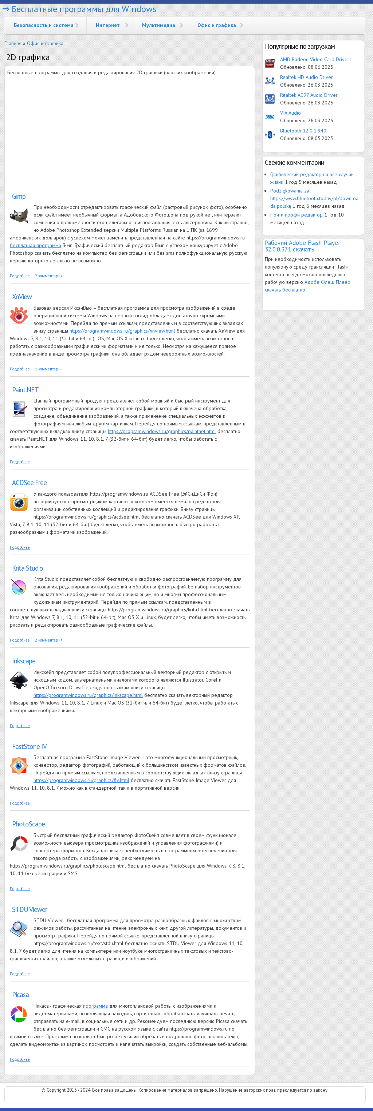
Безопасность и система (44, 25)
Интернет (108, 25)
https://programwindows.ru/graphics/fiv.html (81, 780)
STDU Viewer (29, 909)
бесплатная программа (35, 245)
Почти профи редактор (296, 214)
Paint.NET (25, 389)
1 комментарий (49, 369)
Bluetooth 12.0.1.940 (303, 130)
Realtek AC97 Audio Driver (309, 95)
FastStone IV (29, 746)
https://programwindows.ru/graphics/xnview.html (122, 331)
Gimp (18, 196)
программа (95, 1006)
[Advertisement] (68, 135)
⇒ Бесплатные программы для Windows (79, 9)
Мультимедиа (158, 25)
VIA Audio (290, 113)
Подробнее (20, 275)
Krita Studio (27, 568)
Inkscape (23, 660)
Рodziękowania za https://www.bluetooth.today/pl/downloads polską (314, 198)
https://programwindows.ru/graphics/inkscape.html (88, 695)
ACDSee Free (29, 482)
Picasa (20, 994)
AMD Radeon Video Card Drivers (316, 59)
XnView (22, 296)
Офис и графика (216, 25)
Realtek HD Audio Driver (306, 77)
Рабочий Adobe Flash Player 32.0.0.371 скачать (302, 246)
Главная (12, 43)
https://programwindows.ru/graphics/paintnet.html (162, 431)
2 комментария (49, 275)
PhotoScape (28, 824)
